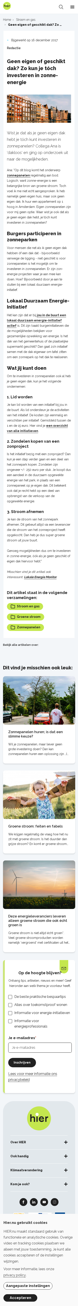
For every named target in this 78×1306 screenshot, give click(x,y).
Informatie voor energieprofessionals (30, 1023)
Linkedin (34, 1202)
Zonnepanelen (28, 627)
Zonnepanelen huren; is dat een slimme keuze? (35, 734)
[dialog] (39, 1260)
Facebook (23, 1202)
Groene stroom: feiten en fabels (35, 826)
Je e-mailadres (21, 1038)
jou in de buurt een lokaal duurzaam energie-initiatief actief (36, 320)
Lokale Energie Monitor (40, 577)
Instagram (54, 1202)
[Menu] (72, 7)
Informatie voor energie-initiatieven (42, 1013)
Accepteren (20, 1298)
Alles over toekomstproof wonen (40, 1005)
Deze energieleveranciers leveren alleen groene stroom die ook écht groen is (37, 920)
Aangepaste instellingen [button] (28, 1286)
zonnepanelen (19, 175)
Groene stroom (29, 616)
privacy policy (14, 1275)
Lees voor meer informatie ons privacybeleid (32, 1077)
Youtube (44, 1202)
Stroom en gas (28, 606)
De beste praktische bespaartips (40, 997)
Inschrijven (22, 1062)
